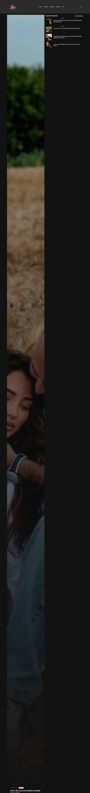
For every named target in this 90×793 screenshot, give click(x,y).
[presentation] (8, 407)
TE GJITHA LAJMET (79, 15)
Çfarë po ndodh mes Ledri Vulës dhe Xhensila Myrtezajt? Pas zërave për (68, 21)
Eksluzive (58, 6)
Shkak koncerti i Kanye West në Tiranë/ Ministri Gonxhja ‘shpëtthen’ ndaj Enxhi (67, 37)
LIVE (63, 6)
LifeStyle (52, 6)
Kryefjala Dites (14, 787)
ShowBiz (46, 6)
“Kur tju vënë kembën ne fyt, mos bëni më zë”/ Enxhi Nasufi (67, 45)
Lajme (40, 6)
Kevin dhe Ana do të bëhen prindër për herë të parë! (67, 28)
